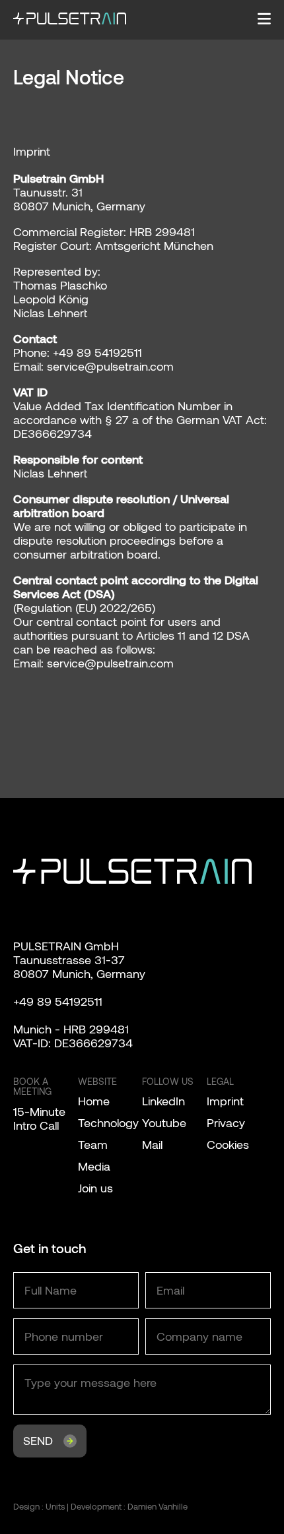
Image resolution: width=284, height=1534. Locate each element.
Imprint (225, 1100)
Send (38, 1440)
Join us (95, 1188)
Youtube (164, 1122)
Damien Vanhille (157, 1506)
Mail (152, 1144)
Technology (108, 1122)
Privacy (226, 1122)
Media (94, 1166)
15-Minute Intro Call (39, 1118)
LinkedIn (163, 1100)
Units (55, 1506)
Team (93, 1144)
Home (94, 1100)
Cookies (228, 1144)
